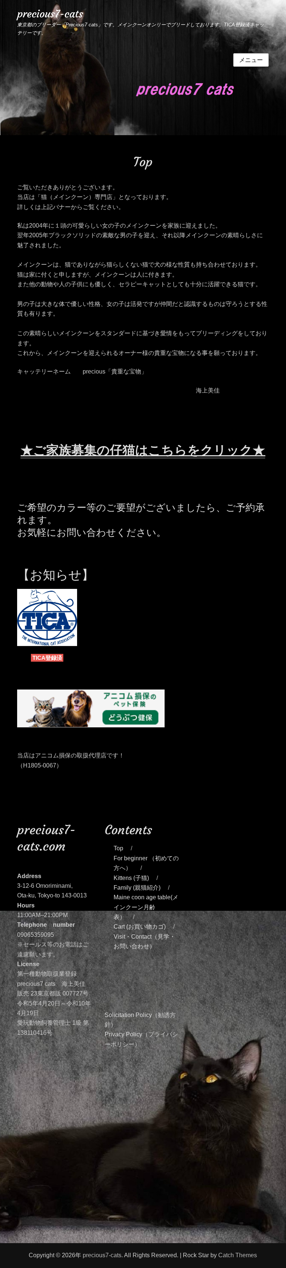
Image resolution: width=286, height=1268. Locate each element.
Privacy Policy (123, 1034)
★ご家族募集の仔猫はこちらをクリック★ (142, 450)
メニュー (251, 60)
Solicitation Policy (128, 1015)
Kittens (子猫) (131, 878)
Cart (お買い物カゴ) (140, 926)
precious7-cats (50, 13)
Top (118, 848)
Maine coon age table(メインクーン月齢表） (146, 907)
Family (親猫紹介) (137, 887)
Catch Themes (237, 1255)
